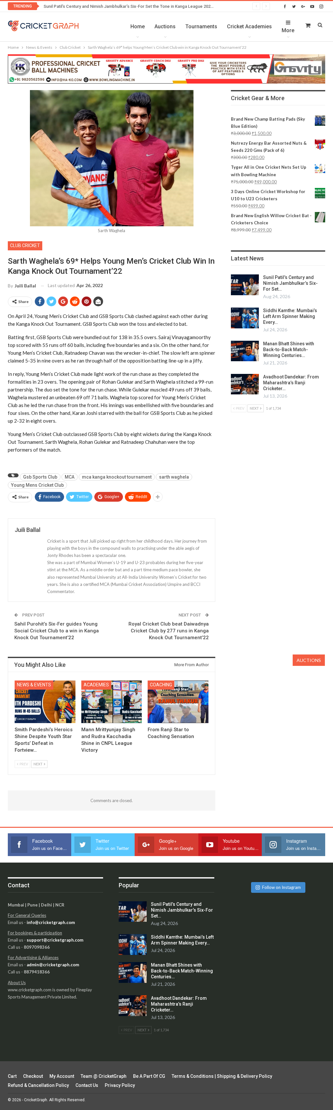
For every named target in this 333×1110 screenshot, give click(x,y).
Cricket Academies (249, 26)
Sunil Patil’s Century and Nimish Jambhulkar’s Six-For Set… (290, 283)
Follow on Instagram (281, 887)
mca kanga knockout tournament (117, 477)
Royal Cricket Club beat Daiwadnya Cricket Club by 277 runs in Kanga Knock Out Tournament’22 (168, 631)
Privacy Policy (120, 1085)
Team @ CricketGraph (104, 1076)
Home (137, 26)
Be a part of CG (149, 1076)
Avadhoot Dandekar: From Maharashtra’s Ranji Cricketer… (291, 382)
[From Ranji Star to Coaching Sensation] (178, 702)
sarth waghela (174, 477)
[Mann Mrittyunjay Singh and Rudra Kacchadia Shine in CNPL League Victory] (111, 702)
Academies (96, 684)
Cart (12, 1076)
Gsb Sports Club (40, 477)
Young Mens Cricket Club (37, 485)
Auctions (165, 26)
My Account (61, 1076)
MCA (69, 477)
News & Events (34, 684)
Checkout (33, 1076)
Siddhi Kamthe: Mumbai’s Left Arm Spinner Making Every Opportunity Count (115, 6)
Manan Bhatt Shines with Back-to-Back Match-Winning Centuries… (288, 349)
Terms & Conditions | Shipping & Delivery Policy (222, 1076)
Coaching (161, 684)
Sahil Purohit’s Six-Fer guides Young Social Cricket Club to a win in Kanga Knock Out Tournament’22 (56, 631)
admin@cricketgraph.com (53, 964)
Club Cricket (25, 245)
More (288, 30)
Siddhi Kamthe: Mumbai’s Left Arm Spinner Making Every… (290, 316)
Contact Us (86, 1085)
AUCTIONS (309, 660)
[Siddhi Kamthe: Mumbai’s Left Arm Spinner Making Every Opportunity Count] (245, 318)
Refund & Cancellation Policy (38, 1085)
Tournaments (201, 26)
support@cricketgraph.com (55, 940)
